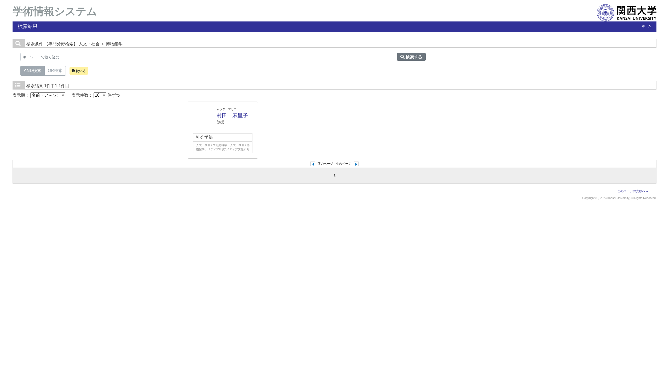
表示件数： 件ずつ (96, 95)
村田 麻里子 (232, 115)
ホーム (646, 26)
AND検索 (32, 70)
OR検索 (55, 70)
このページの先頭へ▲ (633, 191)
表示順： (21, 95)
